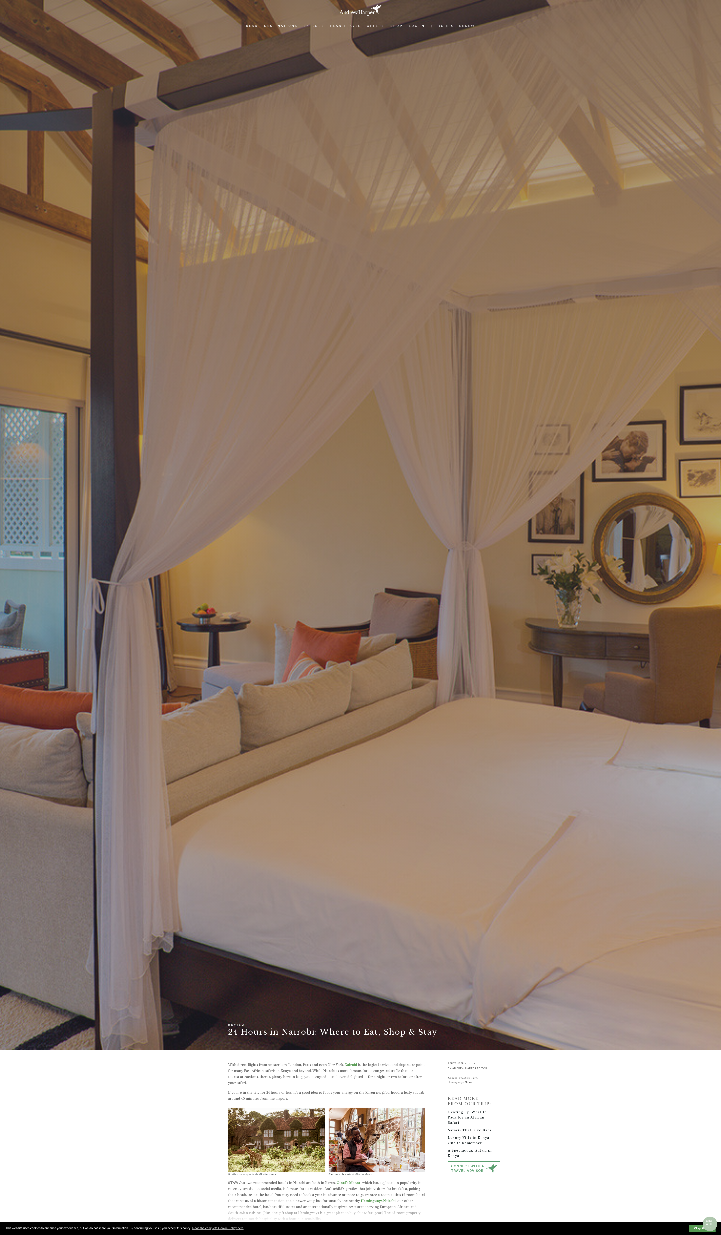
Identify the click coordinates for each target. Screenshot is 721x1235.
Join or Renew (457, 25)
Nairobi (351, 1065)
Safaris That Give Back (470, 1130)
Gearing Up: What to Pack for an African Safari (467, 1117)
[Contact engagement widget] (710, 1224)
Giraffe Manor (348, 1183)
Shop (397, 25)
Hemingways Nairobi (378, 1201)
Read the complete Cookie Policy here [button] (218, 1228)
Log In (417, 25)
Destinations (281, 25)
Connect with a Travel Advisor (467, 1168)
